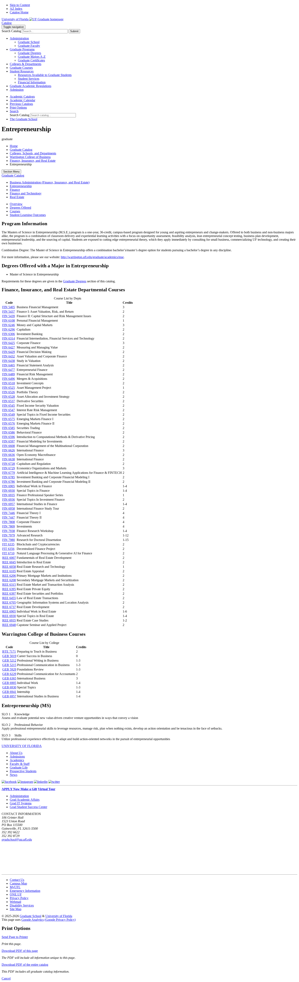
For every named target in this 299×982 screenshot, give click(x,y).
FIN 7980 (8, 540)
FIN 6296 (8, 329)
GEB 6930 (9, 687)
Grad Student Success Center (28, 807)
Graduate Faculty (29, 45)
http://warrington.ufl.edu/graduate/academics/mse (92, 257)
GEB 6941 (9, 692)
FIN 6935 (8, 495)
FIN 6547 (8, 410)
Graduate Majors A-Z (32, 56)
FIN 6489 (8, 374)
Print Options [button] (18, 107)
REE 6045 (9, 562)
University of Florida (58, 916)
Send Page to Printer (15, 937)
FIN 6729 (8, 468)
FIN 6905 (8, 486)
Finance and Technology (25, 193)
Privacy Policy (19, 898)
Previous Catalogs (21, 104)
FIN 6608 (8, 446)
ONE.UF (16, 894)
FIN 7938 (8, 531)
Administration (19, 796)
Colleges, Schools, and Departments (33, 153)
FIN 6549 (8, 414)
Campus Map (18, 883)
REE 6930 (9, 616)
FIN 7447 (8, 517)
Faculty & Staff (19, 764)
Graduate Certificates (31, 60)
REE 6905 (9, 611)
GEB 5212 (9, 660)
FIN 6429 (8, 352)
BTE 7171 (9, 651)
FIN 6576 (8, 423)
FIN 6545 (8, 405)
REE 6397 (9, 593)
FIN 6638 (8, 459)
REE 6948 (9, 625)
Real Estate (17, 197)
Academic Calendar (22, 100)
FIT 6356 (8, 549)
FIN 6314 (8, 338)
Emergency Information (25, 890)
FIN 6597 (8, 441)
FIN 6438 (8, 361)
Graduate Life (19, 767)
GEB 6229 (9, 674)
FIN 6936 (8, 499)
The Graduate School (23, 119)
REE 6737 (9, 607)
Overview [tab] (16, 204)
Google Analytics (32, 919)
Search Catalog (11, 31)
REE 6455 (9, 598)
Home (14, 146)
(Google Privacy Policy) (60, 919)
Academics (17, 760)
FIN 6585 (8, 428)
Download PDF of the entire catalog (25, 964)
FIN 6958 (8, 508)
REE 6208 (9, 580)
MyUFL (15, 887)
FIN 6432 (8, 356)
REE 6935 (9, 620)
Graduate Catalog (21, 149)
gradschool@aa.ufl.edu (17, 839)
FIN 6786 (8, 481)
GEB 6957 (9, 696)
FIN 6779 (8, 472)
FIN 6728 (8, 463)
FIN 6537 (8, 401)
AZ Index (16, 8)
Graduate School (28, 42)
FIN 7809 (8, 526)
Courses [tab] (15, 211)
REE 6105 (9, 571)
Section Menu (11, 171)
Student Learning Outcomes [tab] (28, 215)
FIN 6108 (8, 320)
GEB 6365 (9, 678)
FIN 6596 (8, 437)
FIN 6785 (8, 477)
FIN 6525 (8, 387)
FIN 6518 (8, 383)
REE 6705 (9, 602)
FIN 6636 (8, 455)
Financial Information (32, 82)
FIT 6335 (8, 544)
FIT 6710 (8, 553)
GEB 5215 (9, 665)
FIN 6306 (8, 334)
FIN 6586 (8, 432)
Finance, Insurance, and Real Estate (33, 160)
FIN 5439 (8, 316)
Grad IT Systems (21, 803)
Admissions (17, 756)
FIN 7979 (8, 535)
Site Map (15, 909)
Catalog (7, 23)
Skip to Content (20, 5)
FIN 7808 (8, 522)
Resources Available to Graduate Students (45, 75)
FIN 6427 (8, 347)
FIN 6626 (8, 450)
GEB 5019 (9, 656)
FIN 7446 (8, 513)
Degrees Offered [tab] (20, 207)
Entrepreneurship (21, 186)
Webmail (15, 901)
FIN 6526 (8, 392)
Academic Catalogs (22, 96)
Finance (15, 189)
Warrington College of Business (30, 157)
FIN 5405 (8, 307)
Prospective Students (23, 771)
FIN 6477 (8, 369)
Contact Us (17, 880)
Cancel (6, 978)
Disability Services (22, 905)
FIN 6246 (8, 325)
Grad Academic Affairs (24, 799)
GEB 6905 (9, 683)
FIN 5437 (8, 311)
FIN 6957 (8, 504)
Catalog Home (19, 12)
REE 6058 (9, 566)
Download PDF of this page (20, 951)
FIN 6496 (8, 378)
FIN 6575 (8, 419)
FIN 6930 (8, 490)
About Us (16, 753)
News (13, 775)
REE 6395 (9, 589)
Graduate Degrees (29, 53)
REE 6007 (9, 557)
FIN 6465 (8, 365)
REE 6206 (9, 575)
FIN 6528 (8, 396)
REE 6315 (9, 584)
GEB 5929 (9, 669)
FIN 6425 (8, 343)
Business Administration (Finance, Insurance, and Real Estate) (49, 182)
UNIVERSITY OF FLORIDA (22, 746)
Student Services (28, 78)
